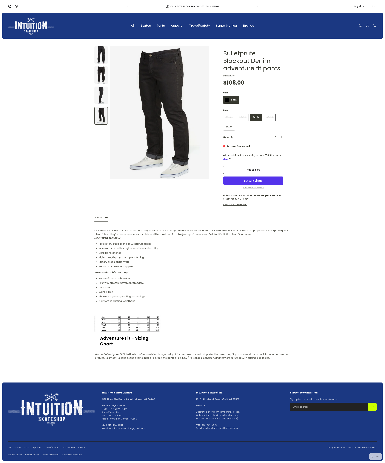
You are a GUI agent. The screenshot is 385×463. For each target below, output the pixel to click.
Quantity (228, 137)
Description (101, 217)
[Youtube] (16, 6)
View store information (235, 204)
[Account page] (367, 25)
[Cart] (374, 25)
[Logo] (31, 26)
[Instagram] (9, 6)
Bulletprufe (229, 75)
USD (371, 6)
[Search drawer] (360, 25)
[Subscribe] (372, 407)
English (358, 6)
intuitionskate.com (229, 415)
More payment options (253, 188)
